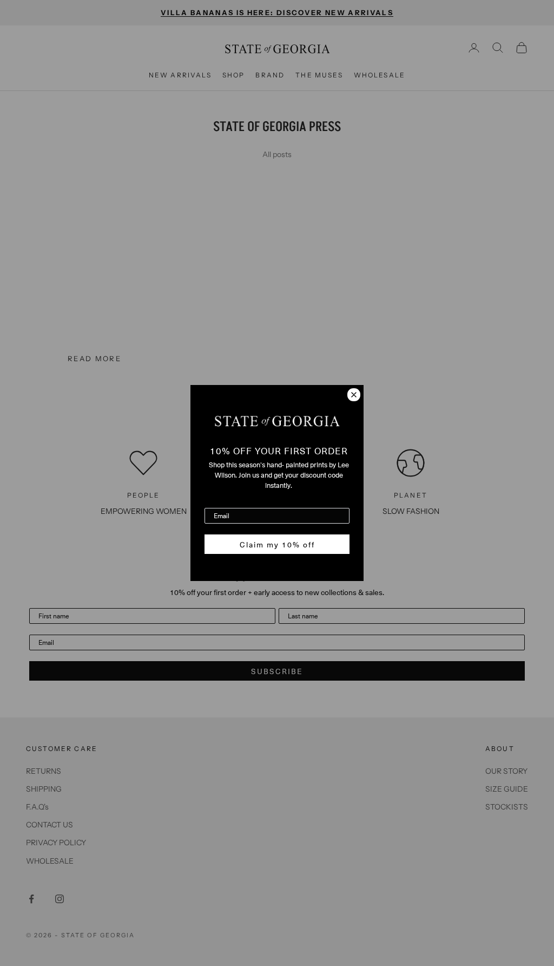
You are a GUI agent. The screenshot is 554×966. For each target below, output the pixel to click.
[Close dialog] (353, 394)
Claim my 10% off (277, 544)
